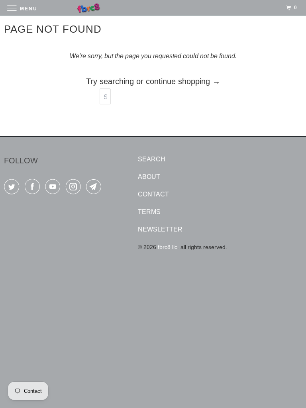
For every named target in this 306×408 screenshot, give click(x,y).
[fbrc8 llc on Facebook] (34, 188)
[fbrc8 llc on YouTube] (54, 188)
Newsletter (160, 229)
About (149, 176)
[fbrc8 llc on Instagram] (75, 188)
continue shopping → (183, 81)
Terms (149, 211)
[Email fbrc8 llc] (95, 188)
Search (151, 159)
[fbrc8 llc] (153, 8)
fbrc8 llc (167, 247)
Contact (153, 194)
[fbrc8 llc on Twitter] (13, 188)
